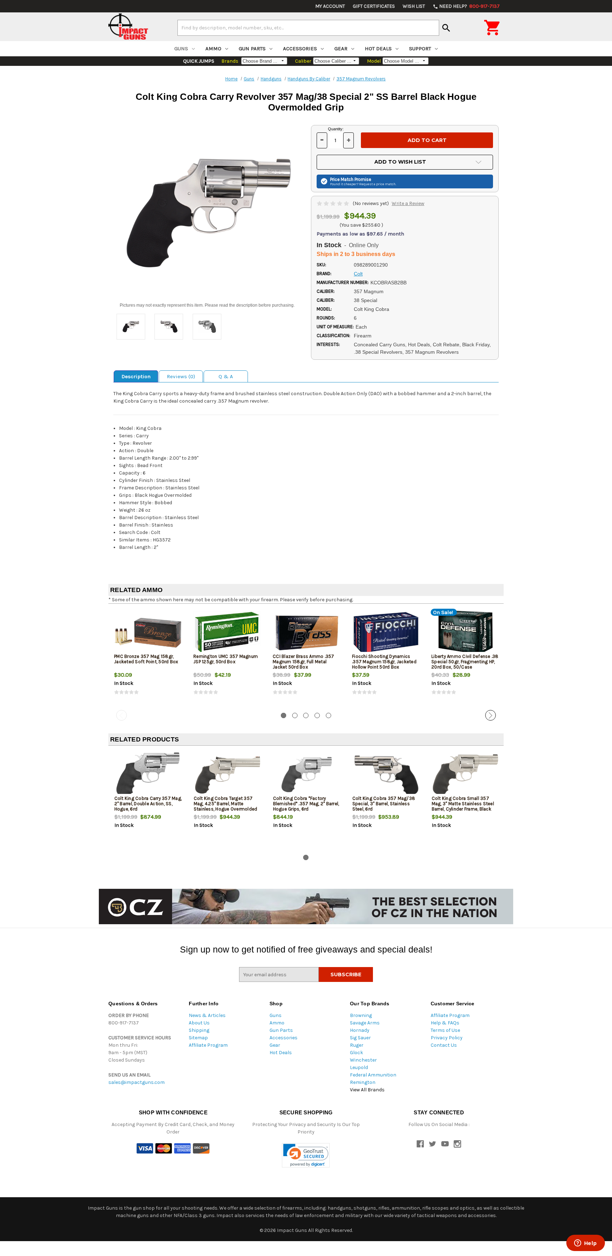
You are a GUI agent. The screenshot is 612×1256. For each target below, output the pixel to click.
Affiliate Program (208, 1045)
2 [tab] (295, 715)
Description (136, 376)
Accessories (300, 48)
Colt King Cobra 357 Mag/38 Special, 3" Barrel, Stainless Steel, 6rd (383, 804)
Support (420, 48)
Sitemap (198, 1038)
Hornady (359, 1030)
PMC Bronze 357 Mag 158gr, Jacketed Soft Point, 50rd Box (146, 659)
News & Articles (207, 1015)
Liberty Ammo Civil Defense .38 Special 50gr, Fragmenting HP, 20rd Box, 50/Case (465, 662)
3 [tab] (305, 715)
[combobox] (308, 27)
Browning (361, 1015)
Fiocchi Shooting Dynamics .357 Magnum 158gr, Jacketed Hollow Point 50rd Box (384, 662)
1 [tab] (283, 715)
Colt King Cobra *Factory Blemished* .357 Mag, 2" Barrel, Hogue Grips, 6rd (306, 804)
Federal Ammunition (373, 1075)
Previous (121, 715)
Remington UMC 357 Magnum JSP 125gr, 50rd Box (225, 659)
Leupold (359, 1067)
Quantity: (336, 129)
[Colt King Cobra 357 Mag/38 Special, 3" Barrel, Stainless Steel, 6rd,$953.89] (386, 775)
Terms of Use (445, 1030)
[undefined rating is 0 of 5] (333, 203)
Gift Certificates (374, 6)
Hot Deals (378, 48)
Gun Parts (252, 48)
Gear (340, 48)
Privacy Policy (447, 1038)
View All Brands (367, 1090)
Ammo (213, 48)
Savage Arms (365, 1023)
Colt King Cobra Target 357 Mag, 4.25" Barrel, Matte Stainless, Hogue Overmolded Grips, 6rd (225, 806)
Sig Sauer (360, 1038)
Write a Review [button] (408, 203)
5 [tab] (328, 715)
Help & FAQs (445, 1023)
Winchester (363, 1060)
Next (490, 715)
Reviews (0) (181, 376)
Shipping (199, 1030)
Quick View (148, 632)
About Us (199, 1023)
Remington (362, 1082)
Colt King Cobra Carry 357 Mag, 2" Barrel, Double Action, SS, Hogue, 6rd (148, 804)
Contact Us (444, 1045)
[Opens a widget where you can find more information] (585, 1243)
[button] (305, 1155)
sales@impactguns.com (136, 1082)
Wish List (414, 6)
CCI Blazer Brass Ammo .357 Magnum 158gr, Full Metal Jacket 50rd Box (303, 662)
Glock (356, 1053)
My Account (330, 6)
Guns (181, 48)
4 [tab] (317, 715)
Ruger (356, 1045)
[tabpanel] (148, 658)
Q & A (226, 376)
